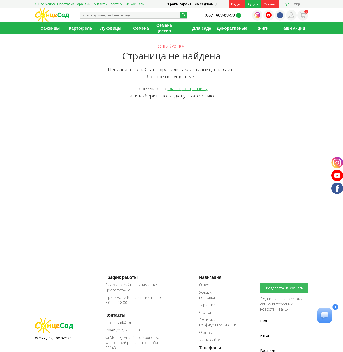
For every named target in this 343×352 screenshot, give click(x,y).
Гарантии (82, 4)
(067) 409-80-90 (220, 15)
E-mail (265, 335)
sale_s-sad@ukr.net (121, 322)
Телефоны (210, 347)
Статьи (269, 4)
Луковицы (110, 28)
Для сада (201, 28)
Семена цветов (164, 28)
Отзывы (205, 332)
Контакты (99, 4)
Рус (286, 4)
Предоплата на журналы (284, 288)
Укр (297, 4)
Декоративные (232, 28)
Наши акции (292, 28)
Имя (263, 320)
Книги (262, 28)
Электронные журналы (126, 4)
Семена (141, 28)
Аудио (252, 4)
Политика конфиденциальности (214, 322)
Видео (236, 4)
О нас (39, 4)
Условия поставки (59, 4)
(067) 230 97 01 (123, 330)
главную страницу (188, 88)
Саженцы (50, 28)
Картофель (80, 28)
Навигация (210, 277)
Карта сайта (209, 339)
